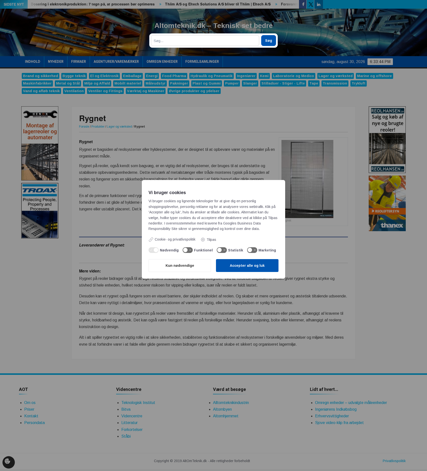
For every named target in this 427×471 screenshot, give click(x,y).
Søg (268, 41)
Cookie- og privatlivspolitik (175, 239)
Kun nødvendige (180, 266)
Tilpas (211, 240)
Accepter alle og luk (247, 266)
